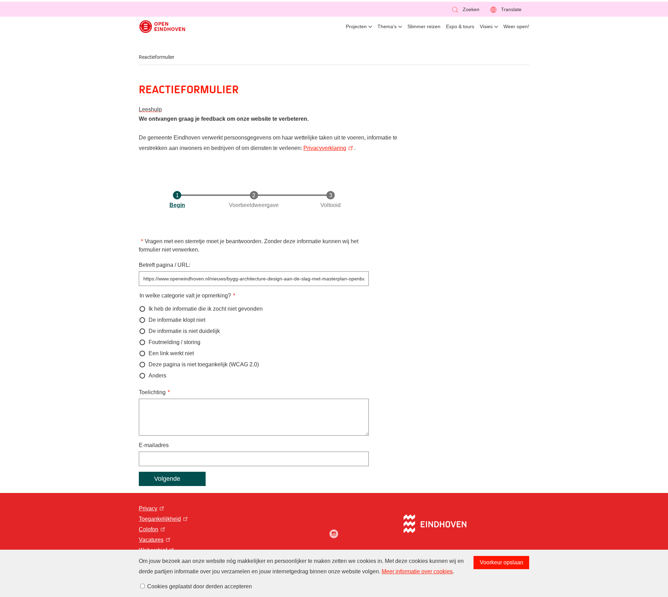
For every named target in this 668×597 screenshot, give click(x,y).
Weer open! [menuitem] (516, 26)
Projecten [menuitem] (356, 26)
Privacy (148, 508)
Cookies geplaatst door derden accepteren (199, 586)
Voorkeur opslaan (501, 562)
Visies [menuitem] (486, 26)
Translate (511, 9)
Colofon (148, 529)
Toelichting (152, 392)
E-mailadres (154, 445)
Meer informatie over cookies (417, 571)
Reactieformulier (156, 57)
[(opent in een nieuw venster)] (333, 534)
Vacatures (151, 540)
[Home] (162, 26)
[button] (465, 9)
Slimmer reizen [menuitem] (423, 26)
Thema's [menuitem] (387, 26)
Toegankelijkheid (160, 519)
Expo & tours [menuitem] (460, 26)
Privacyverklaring (324, 148)
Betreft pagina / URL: (164, 265)
